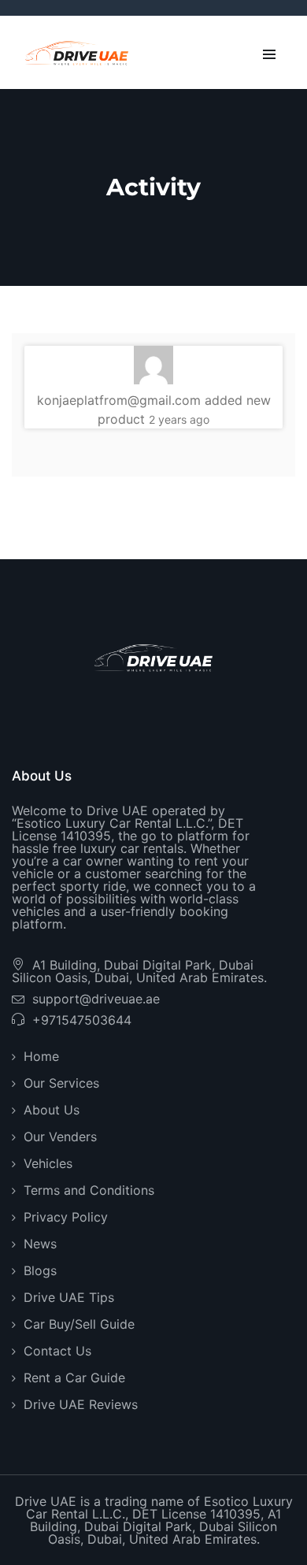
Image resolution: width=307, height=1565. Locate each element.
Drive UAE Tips (69, 1297)
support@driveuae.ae (96, 999)
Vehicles (48, 1163)
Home (41, 1056)
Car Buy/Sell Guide (79, 1324)
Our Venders (60, 1136)
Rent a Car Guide (74, 1377)
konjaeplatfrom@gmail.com (119, 400)
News (40, 1244)
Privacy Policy (66, 1217)
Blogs (40, 1270)
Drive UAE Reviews (81, 1404)
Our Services (61, 1083)
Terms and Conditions (89, 1190)
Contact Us (57, 1351)
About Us (52, 1110)
